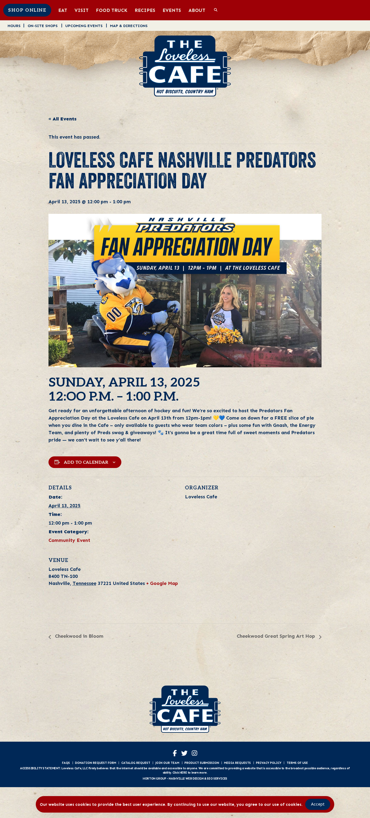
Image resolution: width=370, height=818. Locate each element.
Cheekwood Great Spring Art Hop (276, 636)
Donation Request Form (95, 763)
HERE (183, 772)
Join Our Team (167, 763)
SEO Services (217, 778)
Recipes (145, 10)
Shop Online (27, 10)
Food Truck (111, 10)
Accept (317, 804)
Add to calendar (86, 462)
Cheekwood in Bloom (78, 636)
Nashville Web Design (186, 778)
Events (172, 10)
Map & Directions (129, 25)
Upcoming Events (84, 25)
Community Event (69, 540)
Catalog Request (135, 763)
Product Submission (201, 763)
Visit (81, 10)
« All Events (62, 119)
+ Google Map (162, 583)
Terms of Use (297, 763)
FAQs (66, 763)
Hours (14, 25)
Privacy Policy (268, 763)
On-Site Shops (43, 25)
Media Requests (237, 763)
